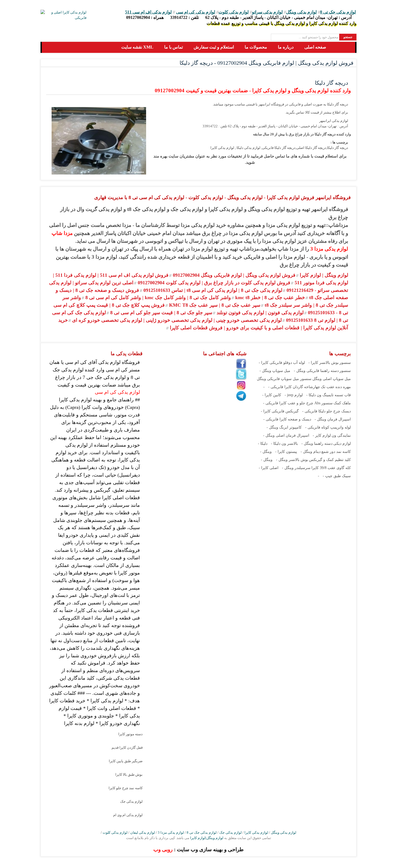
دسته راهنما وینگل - (316, 444)
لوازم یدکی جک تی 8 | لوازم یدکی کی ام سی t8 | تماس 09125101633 (212, 290)
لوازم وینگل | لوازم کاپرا (323, 275)
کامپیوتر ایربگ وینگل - (284, 427)
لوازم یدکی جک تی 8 (338, 12)
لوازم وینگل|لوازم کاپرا (206, 838)
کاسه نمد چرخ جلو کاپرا (126, 788)
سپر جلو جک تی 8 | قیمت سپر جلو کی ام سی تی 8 (160, 312)
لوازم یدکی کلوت (233, 12)
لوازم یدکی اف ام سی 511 (148, 12)
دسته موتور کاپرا (130, 734)
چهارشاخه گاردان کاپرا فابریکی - (294, 387)
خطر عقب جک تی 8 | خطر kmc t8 (269, 297)
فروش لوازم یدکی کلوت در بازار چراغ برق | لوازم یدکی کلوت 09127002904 (213, 282)
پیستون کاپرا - (286, 452)
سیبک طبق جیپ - (337, 476)
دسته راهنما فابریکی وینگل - (316, 371)
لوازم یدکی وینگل (301, 12)
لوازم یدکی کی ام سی (195, 12)
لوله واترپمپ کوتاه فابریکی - (328, 427)
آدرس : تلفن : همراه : (239, 17)
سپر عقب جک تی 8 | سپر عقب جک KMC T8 (214, 305)
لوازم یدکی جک (131, 801)
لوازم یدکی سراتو (267, 12)
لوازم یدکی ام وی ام (128, 815)
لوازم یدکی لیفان (142, 832)
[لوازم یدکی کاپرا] (63, 15)
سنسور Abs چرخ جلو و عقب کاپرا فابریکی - (298, 403)
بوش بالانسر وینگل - (292, 460)
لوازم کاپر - (322, 435)
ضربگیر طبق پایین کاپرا (126, 761)
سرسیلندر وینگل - (296, 468)
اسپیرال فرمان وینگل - (333, 419)
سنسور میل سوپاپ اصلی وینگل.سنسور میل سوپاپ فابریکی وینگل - (304, 379)
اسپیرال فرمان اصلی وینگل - (286, 435)
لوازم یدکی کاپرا (256, 832)
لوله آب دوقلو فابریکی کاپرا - (282, 363)
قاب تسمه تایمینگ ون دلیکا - (328, 395)
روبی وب (163, 849)
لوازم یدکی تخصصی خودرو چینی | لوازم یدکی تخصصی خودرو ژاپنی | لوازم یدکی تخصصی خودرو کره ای (176, 320)
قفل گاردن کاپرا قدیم (127, 747)
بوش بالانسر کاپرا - (323, 363)
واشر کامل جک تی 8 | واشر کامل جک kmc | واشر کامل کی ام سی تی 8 (157, 297)
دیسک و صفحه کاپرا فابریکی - (287, 419)
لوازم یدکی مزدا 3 (329, 249)
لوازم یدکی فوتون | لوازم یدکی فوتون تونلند (259, 312)
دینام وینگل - (311, 452)
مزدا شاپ (62, 233)
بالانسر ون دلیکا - (284, 444)
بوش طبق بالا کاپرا (129, 774)
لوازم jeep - (294, 395)
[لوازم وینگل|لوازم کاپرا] (50, 47)
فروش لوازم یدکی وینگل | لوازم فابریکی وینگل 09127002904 (233, 275)
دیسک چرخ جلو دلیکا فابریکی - (326, 411)
